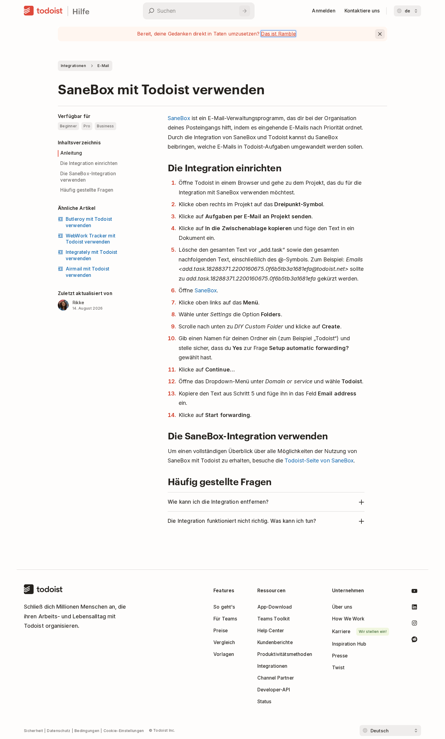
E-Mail (103, 65)
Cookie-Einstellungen (124, 730)
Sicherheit (33, 730)
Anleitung (71, 153)
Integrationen (73, 65)
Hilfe (81, 11)
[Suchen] (244, 10)
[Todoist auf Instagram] (414, 624)
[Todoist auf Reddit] (414, 640)
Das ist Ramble (278, 34)
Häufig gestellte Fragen (87, 190)
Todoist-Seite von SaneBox (319, 460)
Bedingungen (86, 730)
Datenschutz (58, 730)
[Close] (380, 34)
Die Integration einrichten (88, 163)
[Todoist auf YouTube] (414, 592)
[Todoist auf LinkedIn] (414, 608)
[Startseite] (43, 11)
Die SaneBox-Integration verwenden (88, 177)
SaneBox (179, 118)
